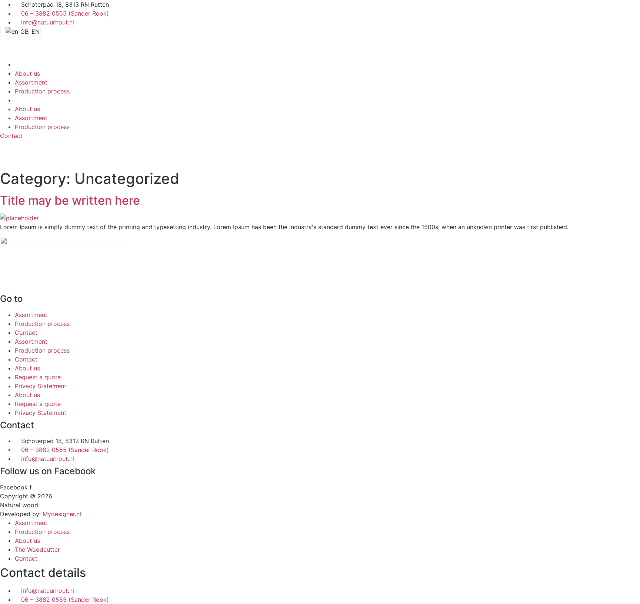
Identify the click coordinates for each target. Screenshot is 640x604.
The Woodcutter (37, 549)
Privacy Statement (40, 386)
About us (27, 73)
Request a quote (38, 377)
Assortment (31, 82)
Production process (42, 91)
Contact (26, 332)
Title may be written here (70, 200)
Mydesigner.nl (62, 514)
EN (35, 31)
